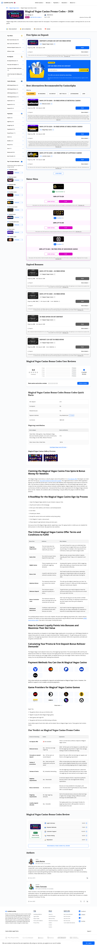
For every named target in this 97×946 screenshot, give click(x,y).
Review (48, 29)
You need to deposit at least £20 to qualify (50, 480)
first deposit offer (72, 479)
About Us (51, 914)
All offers (31, 93)
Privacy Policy (36, 922)
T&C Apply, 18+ (67, 56)
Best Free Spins (67, 916)
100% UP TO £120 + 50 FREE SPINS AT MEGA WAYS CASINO (60, 127)
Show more (57, 705)
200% (83, 93)
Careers (50, 927)
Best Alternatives (26, 29)
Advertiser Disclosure (53, 920)
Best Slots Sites (67, 920)
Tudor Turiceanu (41, 886)
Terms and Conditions (38, 920)
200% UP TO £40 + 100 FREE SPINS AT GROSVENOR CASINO (58, 249)
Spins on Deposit (13, 29)
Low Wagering (74, 93)
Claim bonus (83, 70)
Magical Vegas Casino (14, 8)
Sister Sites (39, 29)
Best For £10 (63, 93)
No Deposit (52, 93)
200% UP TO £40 (58, 223)
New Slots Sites (67, 918)
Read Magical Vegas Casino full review (58, 447)
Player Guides (36, 918)
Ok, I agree (88, 943)
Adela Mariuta (50, 15)
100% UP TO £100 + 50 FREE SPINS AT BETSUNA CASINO (60, 101)
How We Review (52, 916)
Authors (50, 922)
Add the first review (35, 17)
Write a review (83, 383)
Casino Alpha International (69, 922)
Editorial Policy (52, 918)
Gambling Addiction (37, 914)
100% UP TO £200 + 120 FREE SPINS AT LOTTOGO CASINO (60, 153)
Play (82, 47)
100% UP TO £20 (58, 196)
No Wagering (41, 93)
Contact (50, 924)
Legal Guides (36, 916)
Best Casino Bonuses (68, 914)
